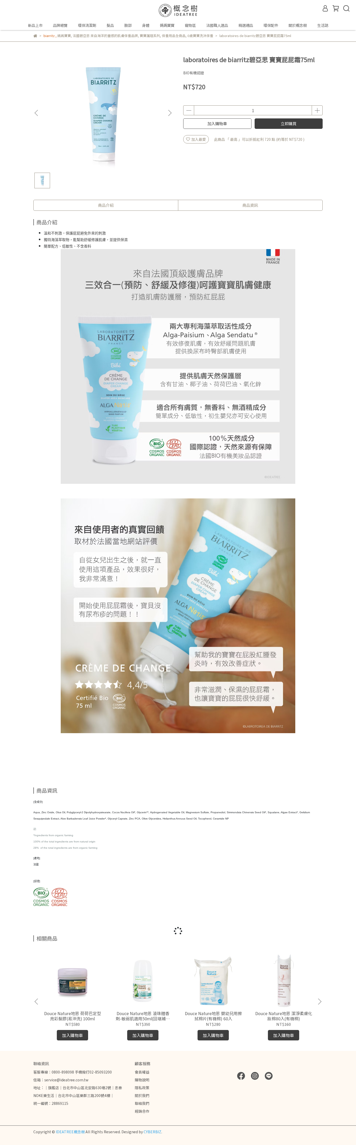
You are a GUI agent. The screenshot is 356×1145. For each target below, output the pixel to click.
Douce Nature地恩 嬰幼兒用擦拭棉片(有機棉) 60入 (213, 1016)
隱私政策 (142, 1087)
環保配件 (270, 25)
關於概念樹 (298, 25)
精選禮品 (245, 25)
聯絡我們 (142, 1103)
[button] (170, 113)
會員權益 (142, 1072)
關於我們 (142, 1095)
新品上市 (35, 25)
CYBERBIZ (152, 1131)
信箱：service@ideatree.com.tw (60, 1079)
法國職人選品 (217, 25)
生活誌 (322, 25)
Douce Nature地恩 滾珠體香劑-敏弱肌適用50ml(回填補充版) (143, 1016)
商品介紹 (106, 205)
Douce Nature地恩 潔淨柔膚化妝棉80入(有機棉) (283, 1016)
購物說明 (142, 1079)
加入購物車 (217, 123)
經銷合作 (142, 1111)
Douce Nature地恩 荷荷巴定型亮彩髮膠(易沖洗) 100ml (72, 1016)
